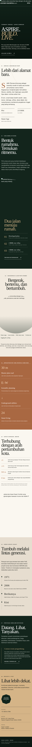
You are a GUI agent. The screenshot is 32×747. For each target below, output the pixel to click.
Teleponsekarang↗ (6, 699)
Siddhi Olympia (7, 3)
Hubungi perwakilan (10, 661)
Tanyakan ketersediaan (11, 257)
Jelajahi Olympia (6, 53)
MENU (28, 3)
